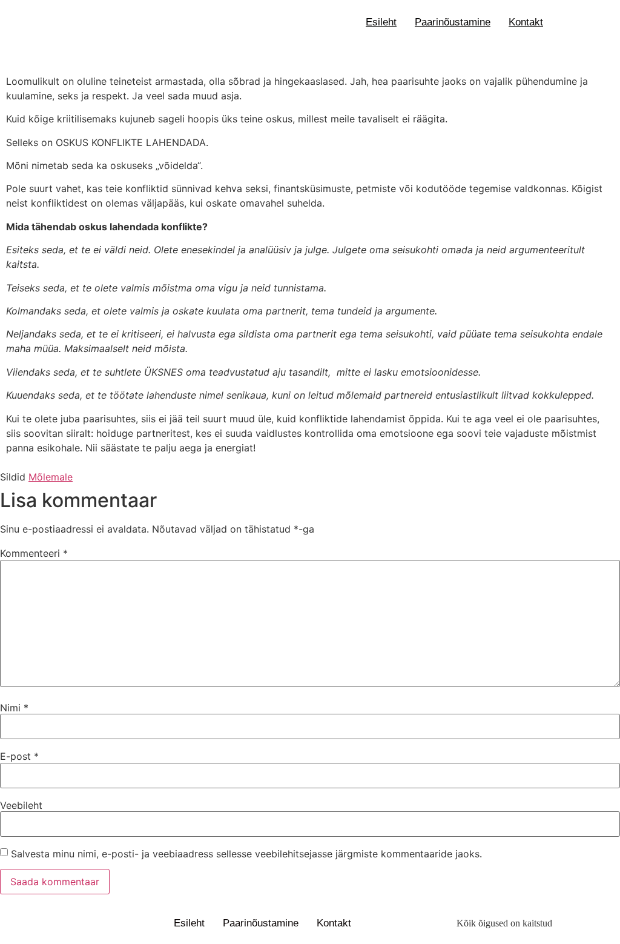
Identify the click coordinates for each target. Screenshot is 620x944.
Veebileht (21, 805)
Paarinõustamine (452, 22)
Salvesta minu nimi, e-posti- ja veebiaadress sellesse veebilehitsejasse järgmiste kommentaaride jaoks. (246, 854)
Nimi (14, 708)
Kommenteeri (34, 553)
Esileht (381, 22)
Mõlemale (50, 477)
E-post (19, 756)
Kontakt (526, 22)
